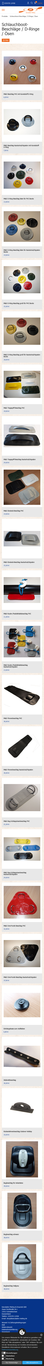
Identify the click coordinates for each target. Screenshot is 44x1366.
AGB (3, 1325)
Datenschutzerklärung (10, 1350)
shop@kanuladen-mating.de (17, 1318)
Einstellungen (11, 1353)
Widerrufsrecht (7, 1327)
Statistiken (10, 1356)
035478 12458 (9, 3)
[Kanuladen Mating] (30, 10)
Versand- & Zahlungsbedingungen (14, 1323)
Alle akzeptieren (32, 1362)
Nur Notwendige (12, 1362)
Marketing (10, 1359)
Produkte (5, 16)
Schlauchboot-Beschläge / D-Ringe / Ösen (24, 16)
